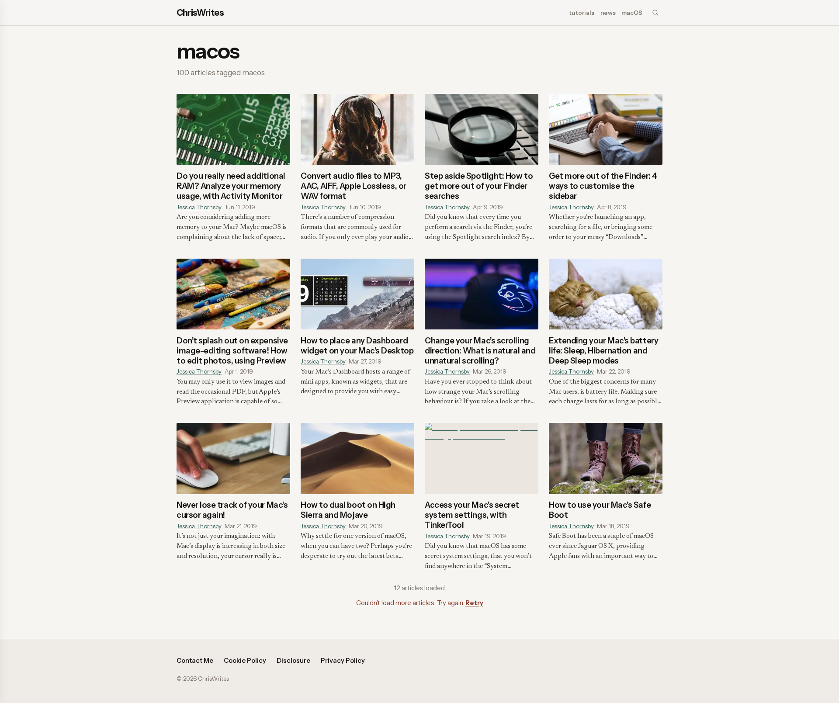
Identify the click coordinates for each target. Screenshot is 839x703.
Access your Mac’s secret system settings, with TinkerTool (472, 515)
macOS (631, 12)
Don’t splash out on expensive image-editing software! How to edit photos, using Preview (232, 351)
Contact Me (195, 661)
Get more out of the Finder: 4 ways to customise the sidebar (603, 186)
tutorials (581, 12)
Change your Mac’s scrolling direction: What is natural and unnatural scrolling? (480, 351)
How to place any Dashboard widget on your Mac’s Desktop (357, 346)
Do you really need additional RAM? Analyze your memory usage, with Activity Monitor (231, 186)
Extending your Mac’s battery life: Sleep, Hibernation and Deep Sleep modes (603, 351)
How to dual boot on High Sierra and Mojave (348, 510)
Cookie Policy (245, 661)
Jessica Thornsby (199, 207)
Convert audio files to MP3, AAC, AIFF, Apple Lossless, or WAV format (353, 186)
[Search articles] (655, 13)
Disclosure (293, 661)
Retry (474, 603)
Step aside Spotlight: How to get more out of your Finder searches (479, 186)
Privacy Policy (343, 661)
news (608, 12)
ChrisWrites (200, 12)
